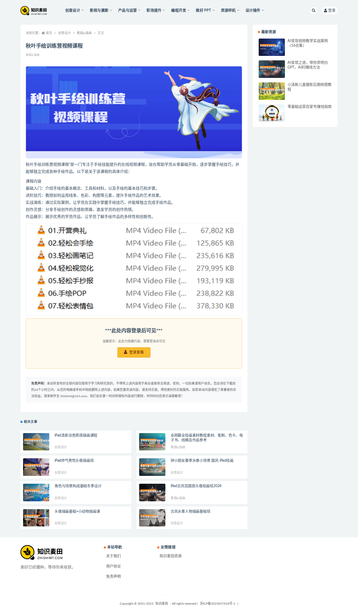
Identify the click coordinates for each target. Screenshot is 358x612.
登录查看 (136, 352)
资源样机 (228, 10)
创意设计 (72, 10)
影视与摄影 (99, 10)
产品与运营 (127, 10)
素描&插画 (84, 33)
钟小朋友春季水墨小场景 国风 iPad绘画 (202, 460)
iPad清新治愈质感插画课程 (76, 435)
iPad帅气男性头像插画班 (74, 460)
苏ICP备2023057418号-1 (217, 603)
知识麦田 (161, 603)
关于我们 (113, 556)
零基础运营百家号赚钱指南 (310, 107)
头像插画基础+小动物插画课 (77, 511)
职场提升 (154, 10)
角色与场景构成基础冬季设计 (78, 486)
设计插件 (253, 10)
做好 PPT (203, 10)
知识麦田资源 (171, 556)
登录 (331, 10)
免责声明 (113, 576)
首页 (49, 33)
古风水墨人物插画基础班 (190, 511)
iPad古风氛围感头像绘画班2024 (196, 486)
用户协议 (113, 566)
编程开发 (178, 10)
